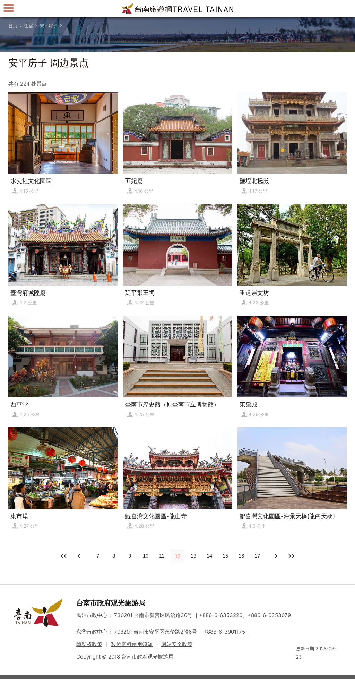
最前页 (64, 556)
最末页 (291, 556)
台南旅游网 (177, 8)
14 (209, 556)
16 (241, 556)
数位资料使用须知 (132, 644)
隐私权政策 (89, 644)
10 (145, 556)
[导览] (8, 8)
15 (225, 556)
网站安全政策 (176, 644)
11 (161, 556)
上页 (275, 556)
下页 (80, 556)
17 (257, 556)
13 (193, 556)
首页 (12, 25)
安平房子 (49, 25)
